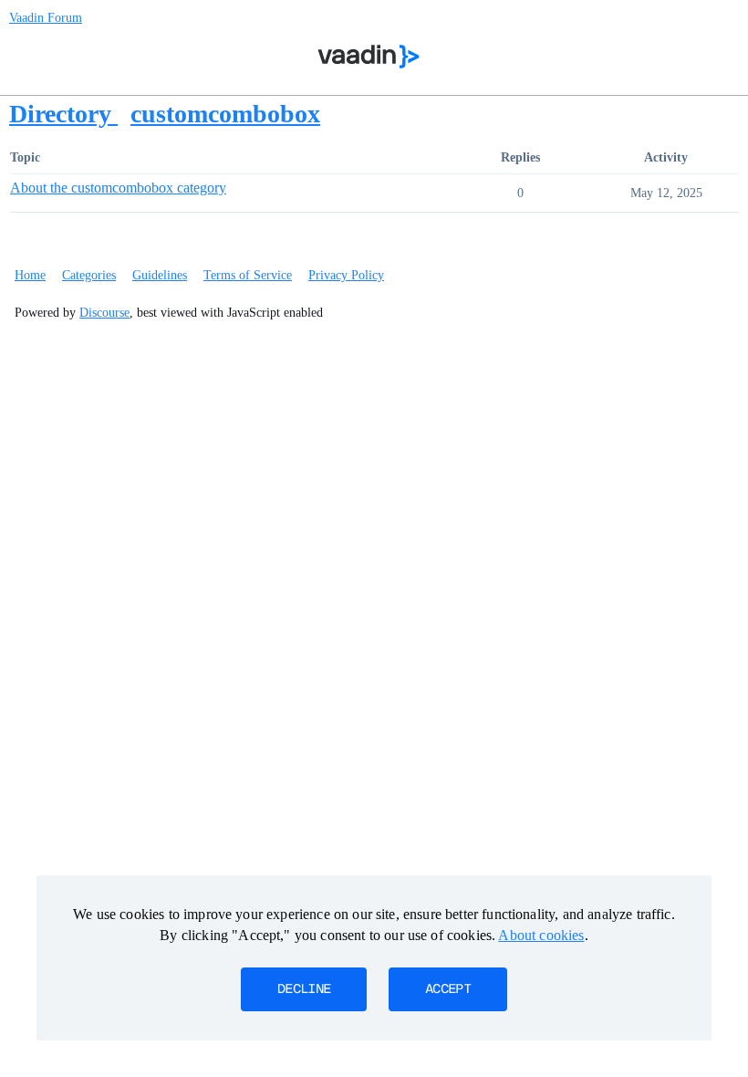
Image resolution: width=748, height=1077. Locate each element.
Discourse (104, 312)
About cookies (541, 935)
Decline (303, 989)
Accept (448, 989)
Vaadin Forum (45, 18)
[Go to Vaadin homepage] (369, 56)
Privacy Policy (346, 275)
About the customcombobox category (118, 187)
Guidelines (159, 275)
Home (30, 275)
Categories (89, 275)
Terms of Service (247, 275)
